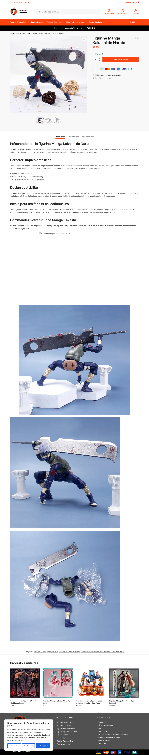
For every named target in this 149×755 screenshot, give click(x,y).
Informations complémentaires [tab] (81, 137)
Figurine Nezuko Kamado (66, 729)
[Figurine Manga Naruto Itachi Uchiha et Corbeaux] (138, 38)
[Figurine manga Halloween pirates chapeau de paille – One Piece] (91, 683)
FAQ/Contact (122, 13)
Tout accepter (43, 746)
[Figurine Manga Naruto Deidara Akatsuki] (135, 38)
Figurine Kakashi (40, 651)
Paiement (135, 13)
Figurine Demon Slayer (65, 722)
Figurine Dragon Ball (64, 725)
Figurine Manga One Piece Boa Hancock (121, 702)
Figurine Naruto (52, 651)
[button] (84, 39)
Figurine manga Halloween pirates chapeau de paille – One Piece (89, 702)
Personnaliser (14, 746)
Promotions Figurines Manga (27, 33)
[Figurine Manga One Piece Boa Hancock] (124, 683)
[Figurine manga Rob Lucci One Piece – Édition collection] (25, 683)
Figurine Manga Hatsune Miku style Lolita (57, 702)
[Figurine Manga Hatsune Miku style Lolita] (58, 683)
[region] (28, 735)
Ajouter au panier (120, 59)
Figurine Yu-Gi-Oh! (63, 744)
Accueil (13, 33)
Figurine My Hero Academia (67, 732)
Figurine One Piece (63, 735)
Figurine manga (131, 2)
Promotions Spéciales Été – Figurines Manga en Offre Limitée (102, 651)
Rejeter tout (28, 746)
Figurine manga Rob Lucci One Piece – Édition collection (24, 702)
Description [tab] (60, 137)
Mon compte (109, 13)
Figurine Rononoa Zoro (65, 741)
